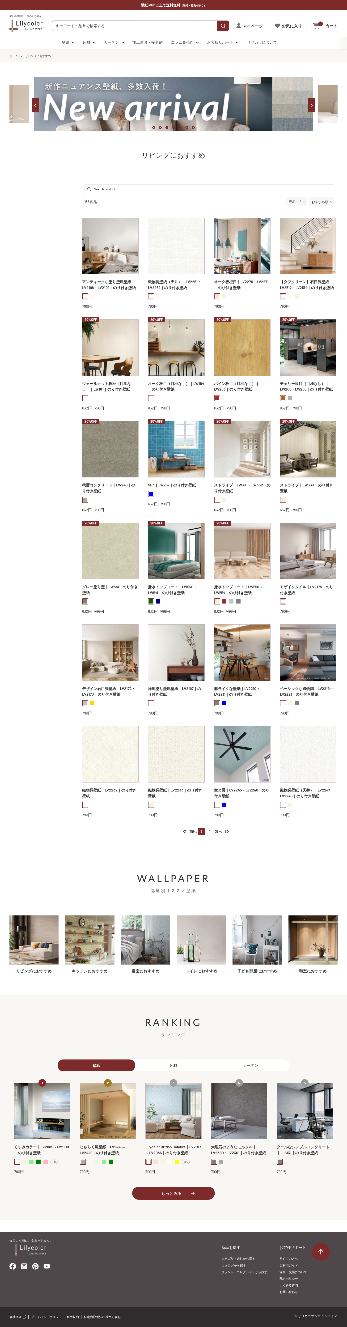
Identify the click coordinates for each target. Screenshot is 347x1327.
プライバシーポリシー (46, 1317)
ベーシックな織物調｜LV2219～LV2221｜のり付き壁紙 (306, 691)
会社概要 (15, 1317)
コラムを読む (182, 42)
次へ (218, 831)
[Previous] (35, 105)
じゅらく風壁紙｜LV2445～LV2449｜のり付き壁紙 (103, 1149)
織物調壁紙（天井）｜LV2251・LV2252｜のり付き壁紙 (174, 284)
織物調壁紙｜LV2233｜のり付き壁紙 (175, 793)
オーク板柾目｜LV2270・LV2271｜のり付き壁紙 (241, 284)
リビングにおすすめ (38, 56)
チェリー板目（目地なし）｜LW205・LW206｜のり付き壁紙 (306, 386)
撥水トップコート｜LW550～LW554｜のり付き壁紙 (238, 589)
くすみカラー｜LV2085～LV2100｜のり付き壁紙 (41, 1149)
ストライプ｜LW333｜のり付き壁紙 (306, 488)
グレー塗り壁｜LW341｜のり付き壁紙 (110, 589)
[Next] (311, 105)
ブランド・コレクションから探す (244, 1272)
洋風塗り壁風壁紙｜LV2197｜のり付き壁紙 (174, 691)
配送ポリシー (288, 1278)
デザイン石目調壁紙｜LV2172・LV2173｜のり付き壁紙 (108, 691)
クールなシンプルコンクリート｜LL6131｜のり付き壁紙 (303, 1149)
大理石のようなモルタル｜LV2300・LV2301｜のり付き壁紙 (238, 1149)
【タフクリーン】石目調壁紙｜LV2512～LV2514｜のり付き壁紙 (307, 284)
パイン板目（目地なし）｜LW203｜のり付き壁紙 (236, 386)
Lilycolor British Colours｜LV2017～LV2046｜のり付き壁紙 (173, 1149)
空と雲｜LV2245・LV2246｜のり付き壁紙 (241, 793)
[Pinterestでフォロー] (35, 1267)
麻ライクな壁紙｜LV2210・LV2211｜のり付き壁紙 (237, 691)
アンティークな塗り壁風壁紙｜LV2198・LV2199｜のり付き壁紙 (109, 284)
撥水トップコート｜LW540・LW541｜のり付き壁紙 (172, 589)
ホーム (13, 56)
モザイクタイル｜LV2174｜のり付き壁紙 (306, 589)
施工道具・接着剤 (147, 42)
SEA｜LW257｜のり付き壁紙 (172, 485)
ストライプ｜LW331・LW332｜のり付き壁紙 (242, 488)
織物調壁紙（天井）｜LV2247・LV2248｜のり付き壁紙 (307, 793)
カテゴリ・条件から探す (238, 1258)
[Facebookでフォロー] (12, 1267)
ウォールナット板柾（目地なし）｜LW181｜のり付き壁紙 (106, 386)
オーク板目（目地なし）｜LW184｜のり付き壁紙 (176, 386)
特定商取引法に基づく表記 (102, 1317)
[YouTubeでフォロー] (46, 1267)
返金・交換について (293, 1272)
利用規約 (73, 1317)
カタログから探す (233, 1265)
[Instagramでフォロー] (24, 1267)
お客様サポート (220, 42)
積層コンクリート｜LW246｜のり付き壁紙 (108, 488)
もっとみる (171, 1193)
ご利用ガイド (288, 1265)
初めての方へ (288, 1258)
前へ (193, 831)
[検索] (223, 26)
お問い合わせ (288, 1292)
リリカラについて (262, 42)
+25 (186, 1161)
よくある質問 (288, 1285)
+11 (54, 1161)
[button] (321, 201)
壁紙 (65, 42)
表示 (292, 202)
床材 (86, 42)
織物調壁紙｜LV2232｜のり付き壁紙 (109, 793)
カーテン (111, 42)
